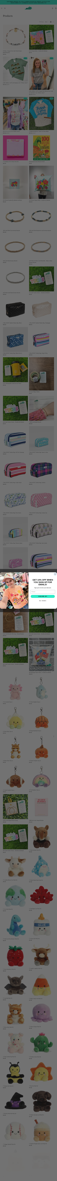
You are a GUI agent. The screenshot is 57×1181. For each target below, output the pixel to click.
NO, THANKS (42, 600)
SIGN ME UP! (42, 596)
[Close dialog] (55, 574)
